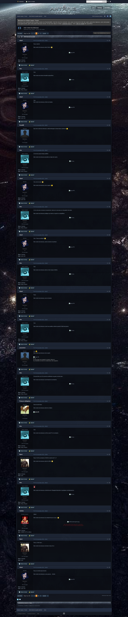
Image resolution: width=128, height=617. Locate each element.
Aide (38, 613)
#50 (108, 291)
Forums (99, 7)
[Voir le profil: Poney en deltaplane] (25, 410)
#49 (108, 263)
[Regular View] (19, 37)
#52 (108, 347)
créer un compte (80, 23)
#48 (108, 234)
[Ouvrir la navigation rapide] (104, 16)
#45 (108, 150)
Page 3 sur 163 (27, 33)
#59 (108, 539)
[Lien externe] (36, 412)
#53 (108, 372)
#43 (108, 96)
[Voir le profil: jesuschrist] (25, 356)
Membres (107, 7)
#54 (108, 401)
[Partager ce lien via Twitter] (17, 599)
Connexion (21, 1)
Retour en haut (23, 65)
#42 (108, 68)
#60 (108, 567)
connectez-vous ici (67, 23)
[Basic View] (22, 37)
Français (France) (31, 613)
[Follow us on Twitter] (110, 16)
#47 (108, 206)
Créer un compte (31, 1)
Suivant (44, 33)
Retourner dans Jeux (106, 595)
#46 (108, 178)
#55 (108, 426)
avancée (110, 1)
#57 (108, 482)
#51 (108, 319)
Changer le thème (22, 613)
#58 (108, 510)
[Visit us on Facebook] (107, 16)
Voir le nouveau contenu (97, 16)
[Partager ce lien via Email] (20, 599)
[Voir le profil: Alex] (25, 77)
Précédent (20, 33)
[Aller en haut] (64, 613)
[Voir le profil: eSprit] (25, 49)
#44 (108, 125)
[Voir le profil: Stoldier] (25, 519)
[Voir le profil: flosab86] (25, 134)
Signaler (32, 65)
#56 (108, 454)
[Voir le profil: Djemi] (25, 463)
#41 (108, 40)
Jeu (93, 7)
